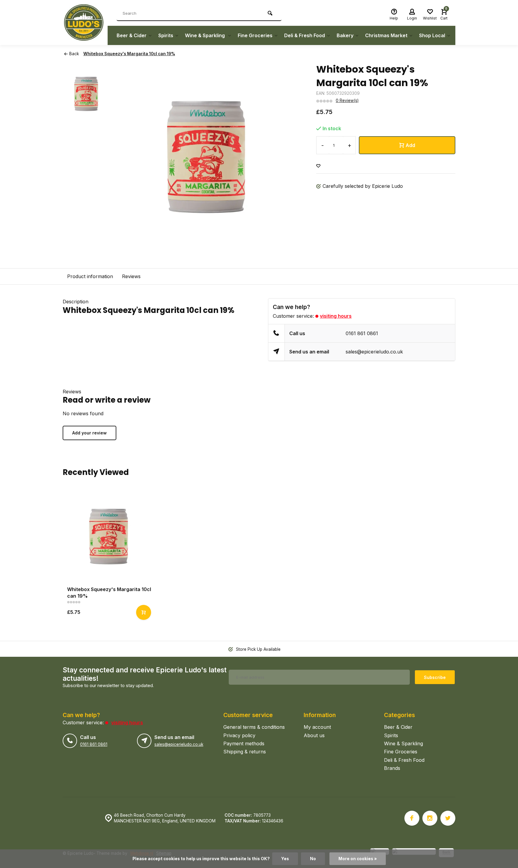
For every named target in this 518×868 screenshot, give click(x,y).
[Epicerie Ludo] (85, 22)
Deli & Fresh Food (304, 35)
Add (410, 145)
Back (74, 53)
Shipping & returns (244, 752)
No (313, 858)
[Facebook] (411, 818)
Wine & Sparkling (205, 35)
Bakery (345, 35)
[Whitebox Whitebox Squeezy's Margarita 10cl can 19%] (108, 535)
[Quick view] (143, 612)
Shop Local (432, 35)
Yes (285, 858)
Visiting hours (336, 316)
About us (314, 735)
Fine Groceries (255, 35)
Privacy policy (239, 735)
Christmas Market (386, 35)
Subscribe (435, 677)
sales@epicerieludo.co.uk (374, 352)
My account (317, 727)
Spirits (165, 35)
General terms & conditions (254, 727)
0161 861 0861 (362, 333)
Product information (90, 276)
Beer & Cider (132, 35)
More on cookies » (357, 858)
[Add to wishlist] (318, 166)
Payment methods (243, 743)
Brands (392, 768)
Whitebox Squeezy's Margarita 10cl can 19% (129, 53)
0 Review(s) (347, 100)
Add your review (89, 432)
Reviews (131, 276)
